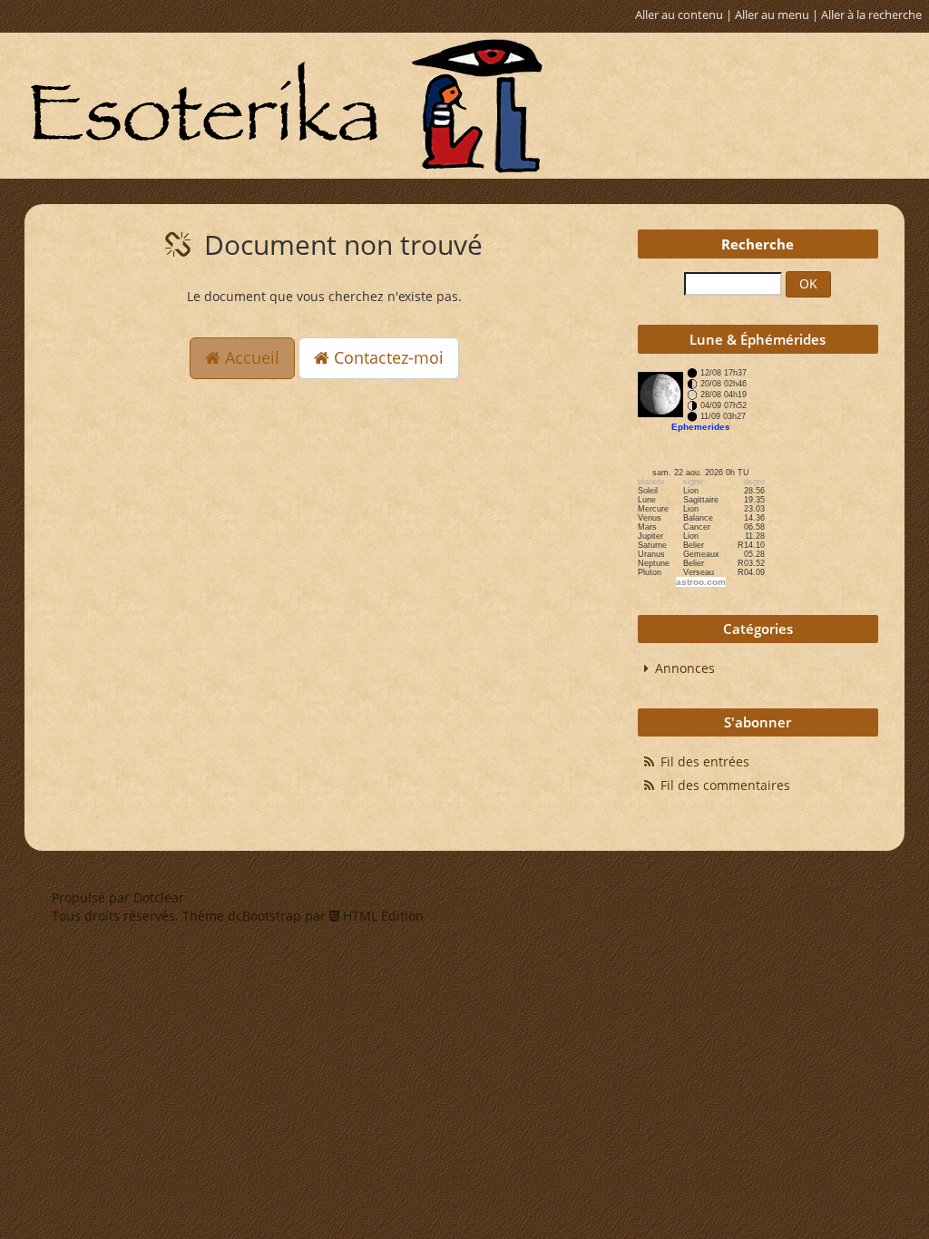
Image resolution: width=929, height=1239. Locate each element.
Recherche (757, 244)
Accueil (249, 357)
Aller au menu (772, 15)
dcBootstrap (264, 915)
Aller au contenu (679, 15)
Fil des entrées (704, 761)
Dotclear (158, 897)
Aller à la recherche (871, 15)
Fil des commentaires (725, 785)
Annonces (685, 668)
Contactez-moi (386, 357)
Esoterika (286, 106)
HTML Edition (381, 915)
